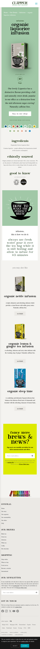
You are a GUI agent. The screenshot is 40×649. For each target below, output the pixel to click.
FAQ (2, 523)
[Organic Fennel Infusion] (10, 131)
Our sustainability (6, 517)
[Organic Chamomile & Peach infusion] (22, 131)
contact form (18, 607)
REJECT (15, 645)
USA (25, 628)
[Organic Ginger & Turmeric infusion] (13, 126)
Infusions (22, 12)
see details (20, 314)
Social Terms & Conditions (7, 634)
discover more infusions (20, 120)
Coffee (3, 546)
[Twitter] (10, 611)
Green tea (3, 537)
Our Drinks (13, 12)
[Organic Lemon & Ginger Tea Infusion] (34, 126)
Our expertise (4, 514)
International (4, 571)
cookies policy (25, 641)
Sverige (20, 628)
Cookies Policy (23, 632)
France (34, 624)
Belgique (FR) (14, 624)
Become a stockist (6, 568)
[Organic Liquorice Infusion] (29, 126)
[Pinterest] (17, 611)
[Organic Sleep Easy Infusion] (10, 126)
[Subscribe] (32, 455)
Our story (3, 511)
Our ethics (4, 520)
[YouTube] (14, 611)
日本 (29, 628)
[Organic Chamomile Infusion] (26, 131)
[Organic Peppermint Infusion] (14, 131)
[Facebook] (2, 611)
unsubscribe (11, 462)
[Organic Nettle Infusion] (25, 126)
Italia (3, 628)
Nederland (9, 628)
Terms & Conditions (14, 632)
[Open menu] (36, 3)
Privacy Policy (4, 632)
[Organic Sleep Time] (6, 126)
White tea (3, 543)
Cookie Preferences (19, 634)
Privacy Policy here (24, 464)
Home (6, 12)
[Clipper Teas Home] (20, 3)
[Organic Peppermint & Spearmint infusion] (21, 126)
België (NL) (5, 624)
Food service (4, 565)
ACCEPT (24, 645)
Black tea (3, 534)
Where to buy (5, 562)
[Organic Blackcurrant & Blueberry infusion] (30, 131)
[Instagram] (6, 611)
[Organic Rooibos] (17, 126)
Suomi (15, 628)
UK (11, 621)
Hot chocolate (5, 549)
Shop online (4, 559)
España (29, 624)
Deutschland (22, 624)
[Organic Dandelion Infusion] (18, 131)
